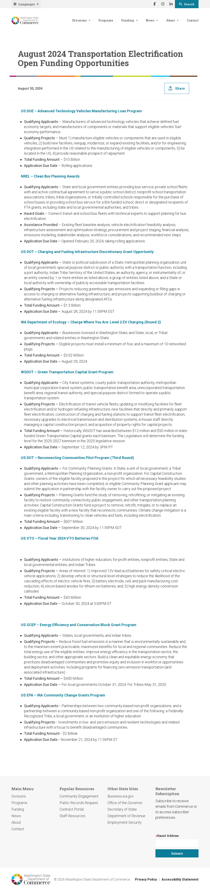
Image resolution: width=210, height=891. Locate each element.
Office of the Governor (125, 803)
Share (180, 88)
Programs (105, 20)
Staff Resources (72, 816)
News (150, 20)
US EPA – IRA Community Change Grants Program (63, 695)
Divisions (79, 20)
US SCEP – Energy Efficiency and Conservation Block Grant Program (78, 625)
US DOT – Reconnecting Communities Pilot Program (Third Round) (77, 458)
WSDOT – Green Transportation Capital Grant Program (67, 372)
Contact (193, 20)
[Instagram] (163, 4)
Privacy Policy (146, 879)
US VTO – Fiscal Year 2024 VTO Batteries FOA (59, 538)
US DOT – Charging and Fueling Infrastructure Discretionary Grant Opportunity (87, 252)
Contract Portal (71, 809)
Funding (127, 20)
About (170, 20)
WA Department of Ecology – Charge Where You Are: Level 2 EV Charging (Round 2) (91, 322)
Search (189, 4)
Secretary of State (122, 809)
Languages (26, 4)
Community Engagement (78, 796)
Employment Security (124, 822)
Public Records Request (78, 803)
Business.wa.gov (120, 796)
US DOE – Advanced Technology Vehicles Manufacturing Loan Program (81, 111)
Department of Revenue (126, 816)
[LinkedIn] (171, 4)
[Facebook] (154, 4)
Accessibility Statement (180, 879)
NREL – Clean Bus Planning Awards (50, 176)
